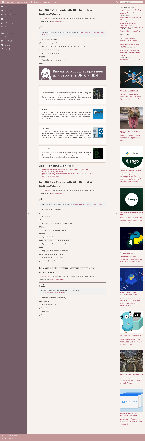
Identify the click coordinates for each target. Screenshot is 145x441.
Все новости (124, 60)
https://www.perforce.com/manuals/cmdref (88, 204)
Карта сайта (13, 436)
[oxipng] (28, 219)
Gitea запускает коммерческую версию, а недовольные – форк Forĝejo (65, 169)
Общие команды (42, 2)
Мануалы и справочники (17, 2)
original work (60, 21)
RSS (142, 60)
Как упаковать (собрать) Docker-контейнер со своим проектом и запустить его (68, 173)
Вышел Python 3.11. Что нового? (52, 171)
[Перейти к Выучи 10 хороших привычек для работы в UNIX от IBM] (72, 73)
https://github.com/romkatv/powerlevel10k (54, 292)
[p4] (116, 219)
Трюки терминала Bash (49, 175)
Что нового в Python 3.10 (50, 177)
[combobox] (131, 2)
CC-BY (53, 21)
